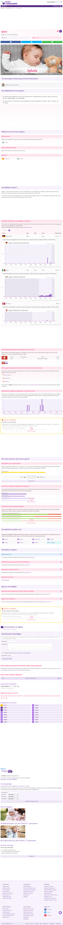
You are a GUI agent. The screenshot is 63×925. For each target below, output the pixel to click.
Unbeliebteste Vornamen (50, 898)
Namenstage (6, 908)
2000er (5, 712)
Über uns (27, 923)
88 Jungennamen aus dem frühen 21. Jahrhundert (18, 840)
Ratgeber (25, 896)
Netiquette (25, 919)
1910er (36, 715)
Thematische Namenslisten (29, 889)
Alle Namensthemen (28, 893)
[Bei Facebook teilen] (11, 42)
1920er (36, 712)
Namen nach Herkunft (8, 893)
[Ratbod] (6, 773)
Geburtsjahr (3, 796)
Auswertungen (6, 912)
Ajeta (29, 670)
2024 (5, 705)
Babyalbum (26, 917)
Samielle (9, 670)
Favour (59, 668)
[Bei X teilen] (31, 42)
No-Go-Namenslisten (28, 915)
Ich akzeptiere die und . (17, 653)
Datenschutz (45, 923)
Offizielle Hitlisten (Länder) (50, 889)
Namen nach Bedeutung (29, 888)
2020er (5, 707)
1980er (5, 717)
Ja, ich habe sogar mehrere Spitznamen (11, 851)
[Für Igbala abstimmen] (33, 38)
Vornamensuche (6, 895)
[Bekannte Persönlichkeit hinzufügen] (61, 591)
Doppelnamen (6, 891)
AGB (41, 923)
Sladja (5, 670)
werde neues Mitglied (48, 637)
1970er (5, 719)
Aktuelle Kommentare (28, 908)
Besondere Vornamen (28, 891)
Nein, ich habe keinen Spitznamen (9, 853)
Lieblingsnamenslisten (28, 914)
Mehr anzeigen (51, 542)
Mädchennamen (6, 888)
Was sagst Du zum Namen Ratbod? (9, 779)
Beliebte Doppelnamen (49, 888)
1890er (36, 719)
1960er (5, 722)
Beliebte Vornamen (48, 886)
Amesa (55, 668)
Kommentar (4, 644)
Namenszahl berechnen (8, 915)
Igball (8, 580)
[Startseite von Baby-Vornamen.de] (9, 4)
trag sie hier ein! (31, 557)
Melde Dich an (39, 637)
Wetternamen (6, 917)
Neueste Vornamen (7, 898)
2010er (5, 710)
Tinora (15, 670)
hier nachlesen (28, 227)
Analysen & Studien (7, 910)
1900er (36, 717)
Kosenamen (26, 895)
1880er (36, 722)
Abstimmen (32, 481)
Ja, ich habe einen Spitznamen (9, 850)
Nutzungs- (13, 653)
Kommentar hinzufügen (11, 629)
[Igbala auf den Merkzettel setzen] (2, 38)
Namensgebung (27, 886)
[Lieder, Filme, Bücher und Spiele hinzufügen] (61, 599)
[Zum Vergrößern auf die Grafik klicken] (31, 406)
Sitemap (37, 923)
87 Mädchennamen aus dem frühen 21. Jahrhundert (19, 823)
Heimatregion (4, 798)
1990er (5, 715)
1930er (36, 710)
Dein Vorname (4, 792)
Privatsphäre (52, 923)
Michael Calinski (15, 85)
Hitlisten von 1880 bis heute (50, 895)
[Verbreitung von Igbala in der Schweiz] (3, 363)
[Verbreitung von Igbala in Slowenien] (6, 363)
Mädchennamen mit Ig (31, 678)
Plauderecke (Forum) (28, 910)
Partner (32, 923)
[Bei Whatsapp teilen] (52, 42)
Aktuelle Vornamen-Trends (50, 900)
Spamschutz (4, 655)
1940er (36, 707)
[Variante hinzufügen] (61, 562)
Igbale (3, 580)
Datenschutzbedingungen (25, 653)
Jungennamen (6, 886)
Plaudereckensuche (28, 912)
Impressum (58, 923)
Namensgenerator (7, 896)
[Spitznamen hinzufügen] (61, 570)
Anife (12, 670)
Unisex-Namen (6, 889)
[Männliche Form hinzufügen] (61, 554)
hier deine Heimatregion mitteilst (34, 384)
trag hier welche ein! (25, 565)
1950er (36, 705)
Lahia (2, 670)
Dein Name (4, 641)
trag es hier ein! (48, 601)
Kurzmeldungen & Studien (9, 914)
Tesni (19, 670)
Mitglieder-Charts (48, 896)
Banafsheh (22, 670)
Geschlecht (3, 794)
